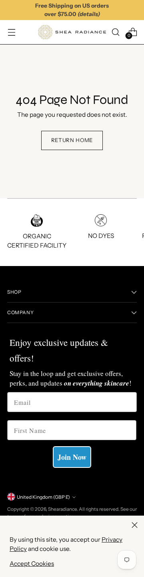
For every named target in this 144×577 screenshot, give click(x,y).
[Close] (134, 525)
